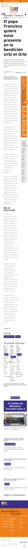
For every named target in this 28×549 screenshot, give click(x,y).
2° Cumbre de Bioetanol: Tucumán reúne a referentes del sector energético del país (15, 410)
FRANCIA (6, 354)
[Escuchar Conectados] (25, 14)
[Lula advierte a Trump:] (12, 359)
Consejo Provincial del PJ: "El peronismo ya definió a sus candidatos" (15, 428)
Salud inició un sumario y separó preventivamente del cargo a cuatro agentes (14, 449)
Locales (3, 518)
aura (11, 533)
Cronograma (7, 464)
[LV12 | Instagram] (22, 506)
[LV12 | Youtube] (25, 506)
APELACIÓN (7, 484)
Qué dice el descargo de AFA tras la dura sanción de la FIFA (15, 488)
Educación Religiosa (13, 518)
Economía (3, 526)
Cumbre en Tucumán (15, 397)
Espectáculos (9, 521)
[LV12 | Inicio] (27, 511)
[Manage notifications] (24, 545)
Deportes (8, 518)
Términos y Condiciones (5, 539)
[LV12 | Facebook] (22, 503)
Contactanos (23, 516)
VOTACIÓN (19, 354)
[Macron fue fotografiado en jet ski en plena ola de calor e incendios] (6, 356)
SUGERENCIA (13, 357)
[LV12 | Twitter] (25, 503)
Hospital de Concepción (10, 444)
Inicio (2, 515)
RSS (21, 530)
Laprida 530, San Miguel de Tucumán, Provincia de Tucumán (9, 544)
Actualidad (3, 521)
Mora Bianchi (12, 530)
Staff (21, 519)
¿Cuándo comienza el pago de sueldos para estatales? (14, 468)
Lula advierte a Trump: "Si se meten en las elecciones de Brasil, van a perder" (13, 371)
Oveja (11, 522)
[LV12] (4, 505)
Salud (17, 336)
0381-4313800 (4, 546)
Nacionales (4, 524)
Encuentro (7, 424)
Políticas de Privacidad (6, 540)
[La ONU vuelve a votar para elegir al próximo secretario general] (18, 356)
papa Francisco (9, 336)
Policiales (8, 515)
